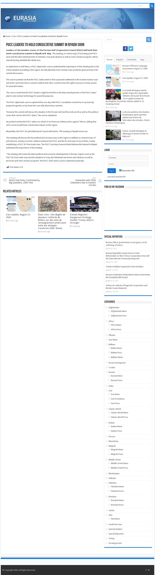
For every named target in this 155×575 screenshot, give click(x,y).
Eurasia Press (116, 380)
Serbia (111, 510)
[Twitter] (130, 48)
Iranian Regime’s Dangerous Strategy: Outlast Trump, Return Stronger (82, 218)
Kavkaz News (116, 426)
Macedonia (113, 441)
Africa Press (116, 329)
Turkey (111, 538)
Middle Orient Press (119, 468)
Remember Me (127, 170)
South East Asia (74, 6)
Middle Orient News (119, 463)
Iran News (115, 394)
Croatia (112, 367)
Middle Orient (48, 6)
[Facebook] (125, 48)
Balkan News (116, 348)
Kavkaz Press (116, 431)
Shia (110, 515)
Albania (112, 335)
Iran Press (115, 403)
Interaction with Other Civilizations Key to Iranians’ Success (83, 181)
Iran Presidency (117, 399)
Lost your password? (116, 177)
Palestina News (117, 486)
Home (4, 6)
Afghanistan (114, 307)
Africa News (116, 325)
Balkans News (117, 357)
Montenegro (114, 473)
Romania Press (117, 505)
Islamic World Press (119, 417)
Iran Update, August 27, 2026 (135, 78)
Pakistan (112, 478)
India (111, 386)
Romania (61, 6)
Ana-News (113, 340)
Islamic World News (119, 412)
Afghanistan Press (119, 316)
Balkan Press (116, 352)
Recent (109, 59)
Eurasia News (116, 376)
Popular (119, 59)
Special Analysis (90, 6)
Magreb (112, 446)
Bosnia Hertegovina (117, 363)
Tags (142, 59)
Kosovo (112, 436)
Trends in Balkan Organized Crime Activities (124, 266)
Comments (131, 59)
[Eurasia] (20, 18)
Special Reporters (116, 534)
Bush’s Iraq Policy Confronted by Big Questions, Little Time (24, 180)
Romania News (117, 500)
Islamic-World (115, 409)
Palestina (112, 483)
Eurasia (31, 6)
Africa (12, 6)
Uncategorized (115, 543)
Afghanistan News (119, 311)
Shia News (115, 519)
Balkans (21, 6)
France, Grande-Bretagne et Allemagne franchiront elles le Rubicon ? (135, 134)
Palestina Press (117, 491)
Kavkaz (112, 423)
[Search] (152, 5)
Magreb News (117, 449)
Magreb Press (117, 454)
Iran (38, 6)
